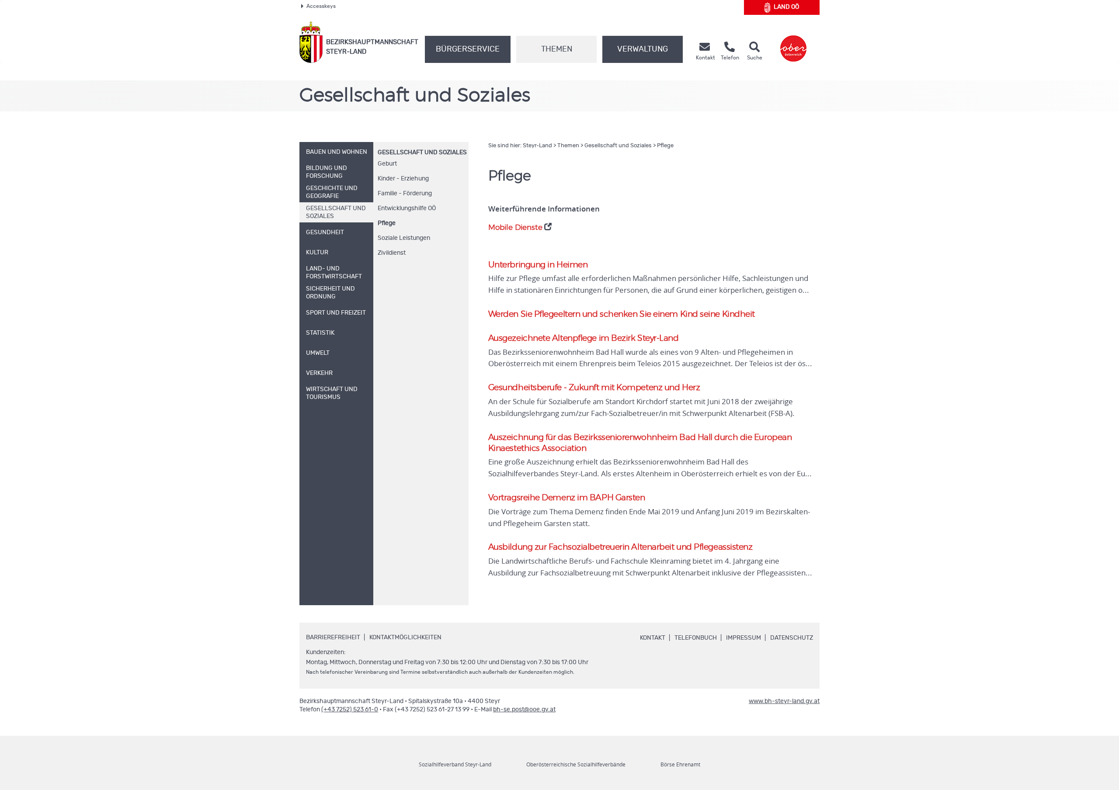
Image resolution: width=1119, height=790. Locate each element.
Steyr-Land (537, 146)
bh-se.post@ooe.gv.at (524, 710)
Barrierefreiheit (333, 637)
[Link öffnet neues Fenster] (793, 42)
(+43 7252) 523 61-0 (349, 710)
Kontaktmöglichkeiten (405, 637)
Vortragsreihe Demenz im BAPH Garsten (566, 498)
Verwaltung (642, 49)
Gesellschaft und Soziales (422, 152)
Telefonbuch (695, 638)
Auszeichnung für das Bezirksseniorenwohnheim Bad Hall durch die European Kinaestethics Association (640, 443)
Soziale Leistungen (404, 238)
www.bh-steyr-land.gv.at (784, 701)
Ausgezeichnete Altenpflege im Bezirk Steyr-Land (583, 338)
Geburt (387, 164)
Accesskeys (321, 6)
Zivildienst (392, 253)
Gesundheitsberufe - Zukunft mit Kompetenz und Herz (594, 388)
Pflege (387, 223)
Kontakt (652, 638)
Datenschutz (791, 638)
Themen (556, 49)
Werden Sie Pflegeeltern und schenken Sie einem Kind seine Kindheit (621, 314)
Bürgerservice (468, 49)
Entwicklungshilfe (407, 208)
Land (786, 7)
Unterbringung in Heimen (538, 265)
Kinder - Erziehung (403, 179)
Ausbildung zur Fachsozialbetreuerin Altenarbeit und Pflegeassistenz (620, 547)
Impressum (743, 638)
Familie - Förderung (405, 194)
